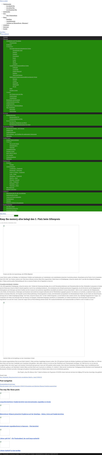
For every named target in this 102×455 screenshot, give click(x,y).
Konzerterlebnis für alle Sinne (7, 384)
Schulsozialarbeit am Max (16, 119)
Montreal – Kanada (14, 180)
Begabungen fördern (8, 126)
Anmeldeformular (10, 21)
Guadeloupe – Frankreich (16, 168)
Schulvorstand (13, 96)
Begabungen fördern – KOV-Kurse (15, 128)
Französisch (16, 56)
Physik (14, 86)
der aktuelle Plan (10, 6)
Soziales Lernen (14, 90)
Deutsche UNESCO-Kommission (14, 202)
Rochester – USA (14, 183)
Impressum (6, 27)
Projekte (12, 164)
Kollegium (9, 44)
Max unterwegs (10, 187)
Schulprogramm (10, 103)
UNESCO (5, 191)
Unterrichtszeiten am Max (12, 102)
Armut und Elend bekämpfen (13, 197)
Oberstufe (12, 147)
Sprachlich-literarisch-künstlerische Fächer (20, 48)
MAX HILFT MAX (11, 153)
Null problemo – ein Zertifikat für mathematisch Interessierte (21, 134)
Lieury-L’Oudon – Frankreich (17, 172)
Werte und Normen (17, 75)
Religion (15, 73)
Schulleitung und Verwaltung (13, 41)
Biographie (12, 109)
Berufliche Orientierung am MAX (18, 122)
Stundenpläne (6, 11)
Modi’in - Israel (32, 377)
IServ (4, 13)
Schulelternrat (13, 98)
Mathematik (16, 84)
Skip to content (4, 1)
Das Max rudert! (10, 206)
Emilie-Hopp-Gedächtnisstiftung (14, 105)
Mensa (5, 17)
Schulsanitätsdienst (11, 157)
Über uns (5, 39)
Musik (14, 62)
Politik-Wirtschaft (17, 71)
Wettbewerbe (9, 130)
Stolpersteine (13, 111)
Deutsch (15, 52)
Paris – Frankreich (14, 182)
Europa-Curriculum (11, 189)
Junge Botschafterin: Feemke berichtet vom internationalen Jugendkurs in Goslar (25, 402)
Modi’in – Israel (14, 178)
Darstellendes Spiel (17, 50)
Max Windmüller (10, 107)
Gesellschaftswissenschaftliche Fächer (19, 65)
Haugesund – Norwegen (16, 170)
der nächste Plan (10, 8)
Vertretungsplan (7, 4)
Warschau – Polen (14, 185)
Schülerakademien (11, 132)
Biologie (15, 79)
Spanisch (15, 63)
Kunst (14, 58)
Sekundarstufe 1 (14, 145)
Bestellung (9, 19)
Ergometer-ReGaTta (11, 210)
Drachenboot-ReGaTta (12, 208)
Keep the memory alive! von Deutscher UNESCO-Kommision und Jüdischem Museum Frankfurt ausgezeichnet (28, 386)
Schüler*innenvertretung (12, 140)
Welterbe (8, 201)
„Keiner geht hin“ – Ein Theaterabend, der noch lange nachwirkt (19, 438)
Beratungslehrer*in (14, 117)
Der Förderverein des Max (16, 94)
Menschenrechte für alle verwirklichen (16, 193)
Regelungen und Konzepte (13, 100)
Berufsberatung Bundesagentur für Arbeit (20, 124)
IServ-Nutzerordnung (11, 15)
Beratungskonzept (10, 115)
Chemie (15, 81)
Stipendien (9, 136)
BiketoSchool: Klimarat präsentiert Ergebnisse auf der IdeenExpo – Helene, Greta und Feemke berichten (32, 414)
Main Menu (3, 213)
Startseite (5, 37)
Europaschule (6, 161)
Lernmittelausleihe (11, 149)
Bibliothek (9, 159)
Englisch (15, 54)
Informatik (15, 82)
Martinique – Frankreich (16, 176)
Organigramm (13, 42)
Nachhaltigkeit (10, 199)
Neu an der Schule (14, 143)
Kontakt (5, 29)
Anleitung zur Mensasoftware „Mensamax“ (17, 23)
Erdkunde (15, 67)
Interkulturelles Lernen (12, 195)
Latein (14, 60)
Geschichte (15, 69)
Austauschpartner (10, 166)
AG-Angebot (9, 155)
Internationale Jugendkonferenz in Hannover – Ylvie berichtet (19, 426)
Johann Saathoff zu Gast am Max (10, 451)
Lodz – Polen (13, 174)
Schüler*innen (6, 138)
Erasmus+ (8, 162)
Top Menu (2, 32)
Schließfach (6, 25)
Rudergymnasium (7, 204)
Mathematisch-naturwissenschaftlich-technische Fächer (23, 77)
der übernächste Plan (11, 9)
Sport (11, 88)
